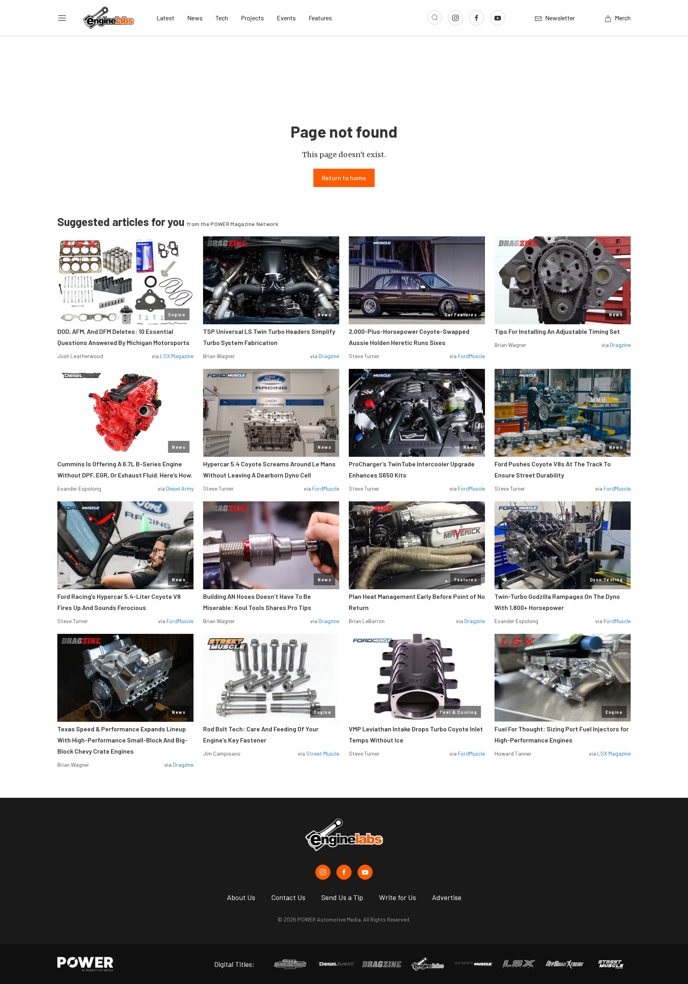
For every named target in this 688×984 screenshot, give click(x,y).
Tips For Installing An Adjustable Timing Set (557, 331)
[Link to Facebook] (476, 17)
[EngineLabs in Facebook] (344, 872)
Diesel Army (180, 488)
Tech (221, 17)
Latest (165, 17)
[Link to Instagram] (455, 17)
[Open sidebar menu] (62, 18)
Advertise (446, 897)
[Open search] (435, 17)
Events (286, 17)
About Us (241, 897)
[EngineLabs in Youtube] (365, 872)
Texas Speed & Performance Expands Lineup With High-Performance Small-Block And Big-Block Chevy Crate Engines (122, 740)
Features (320, 17)
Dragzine (329, 356)
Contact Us (288, 897)
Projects (252, 17)
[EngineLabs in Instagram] (322, 872)
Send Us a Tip (342, 897)
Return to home (344, 177)
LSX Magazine (177, 356)
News (195, 17)
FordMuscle (471, 356)
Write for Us (397, 897)
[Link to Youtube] (497, 17)
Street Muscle (322, 753)
